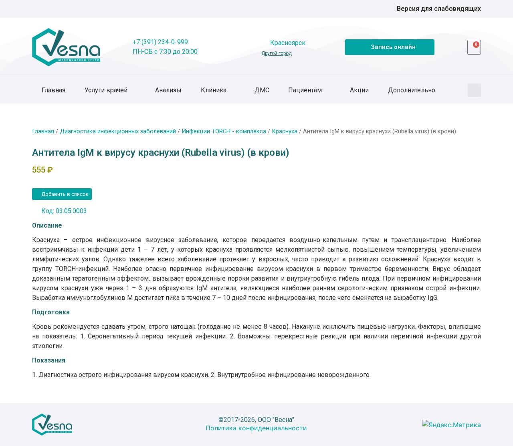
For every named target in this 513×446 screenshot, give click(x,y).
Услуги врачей (106, 90)
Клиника (213, 90)
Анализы (168, 90)
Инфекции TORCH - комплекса (224, 131)
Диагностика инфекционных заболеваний (118, 131)
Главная (53, 90)
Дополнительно (411, 90)
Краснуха (284, 131)
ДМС (261, 90)
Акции (359, 90)
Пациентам (305, 90)
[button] (474, 90)
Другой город (276, 53)
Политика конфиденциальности (256, 428)
